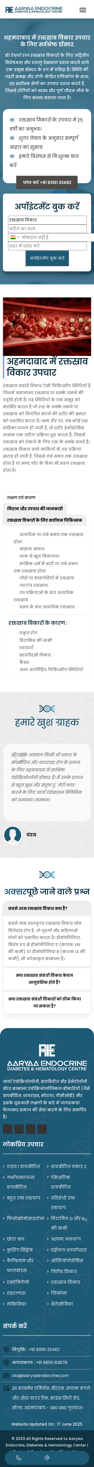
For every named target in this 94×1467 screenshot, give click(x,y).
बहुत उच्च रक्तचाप (23, 1198)
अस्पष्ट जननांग (66, 1239)
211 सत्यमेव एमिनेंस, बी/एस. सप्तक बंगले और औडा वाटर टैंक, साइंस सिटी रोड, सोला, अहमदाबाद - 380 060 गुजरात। (51, 1398)
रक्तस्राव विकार (65, 1282)
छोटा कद (16, 1239)
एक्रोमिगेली (18, 1282)
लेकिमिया (16, 1304)
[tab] (21, 497)
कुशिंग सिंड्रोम (20, 1250)
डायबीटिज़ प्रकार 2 (68, 1167)
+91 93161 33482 (44, 1350)
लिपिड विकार (64, 1272)
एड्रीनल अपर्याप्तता (69, 1250)
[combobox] (14, 237)
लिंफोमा (59, 1293)
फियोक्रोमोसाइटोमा (26, 1219)
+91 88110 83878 (51, 1363)
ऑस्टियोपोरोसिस (67, 1261)
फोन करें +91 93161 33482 (47, 182)
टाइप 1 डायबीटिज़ (23, 1167)
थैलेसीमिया (62, 1304)
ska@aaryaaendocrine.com (40, 1376)
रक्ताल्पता (16, 1293)
